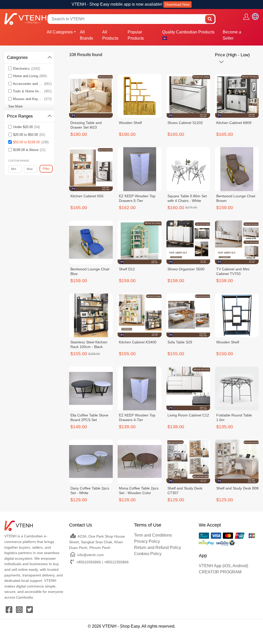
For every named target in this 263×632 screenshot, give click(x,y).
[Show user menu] (246, 16)
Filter (46, 169)
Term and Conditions (153, 535)
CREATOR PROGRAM (220, 572)
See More (15, 106)
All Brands (86, 35)
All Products (110, 35)
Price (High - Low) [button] (232, 54)
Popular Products (136, 35)
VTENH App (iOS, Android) (223, 566)
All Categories (60, 32)
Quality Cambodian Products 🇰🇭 (188, 35)
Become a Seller (232, 35)
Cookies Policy (148, 553)
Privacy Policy (147, 541)
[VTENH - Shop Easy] (25, 19)
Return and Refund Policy (157, 547)
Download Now (177, 4)
